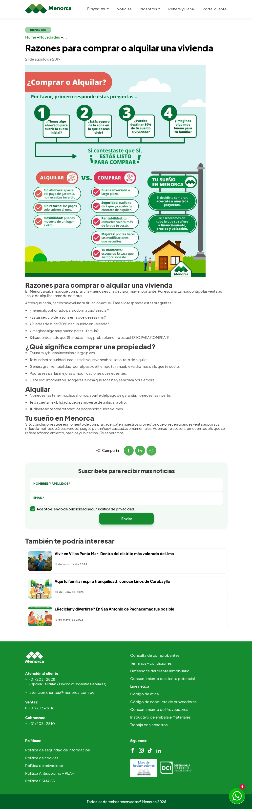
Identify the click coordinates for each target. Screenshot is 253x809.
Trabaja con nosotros (149, 724)
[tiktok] (150, 750)
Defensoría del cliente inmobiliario (160, 670)
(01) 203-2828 (67, 681)
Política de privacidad (44, 765)
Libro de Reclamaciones (144, 764)
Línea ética (139, 686)
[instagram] (141, 750)
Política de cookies (42, 757)
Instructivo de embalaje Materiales (160, 717)
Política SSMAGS (40, 780)
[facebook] (132, 750)
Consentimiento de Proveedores (159, 709)
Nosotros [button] (148, 8)
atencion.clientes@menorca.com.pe (61, 692)
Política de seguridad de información (57, 749)
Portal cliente (215, 8)
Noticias (124, 8)
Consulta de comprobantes (155, 655)
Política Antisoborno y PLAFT (50, 773)
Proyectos (96, 8)
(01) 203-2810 (42, 723)
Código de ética (144, 693)
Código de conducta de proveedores (163, 701)
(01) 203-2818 (42, 707)
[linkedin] (158, 750)
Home (31, 37)
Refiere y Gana (181, 8)
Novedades (50, 37)
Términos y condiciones (151, 663)
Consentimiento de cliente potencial (162, 678)
